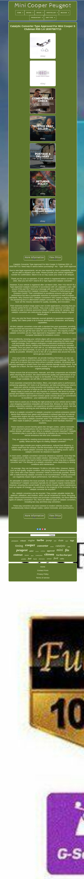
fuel (29, 558)
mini (60, 550)
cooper (30, 544)
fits (67, 550)
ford (56, 558)
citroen (49, 554)
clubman (18, 555)
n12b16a (43, 551)
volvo (62, 559)
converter (42, 545)
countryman (38, 555)
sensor (49, 559)
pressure (15, 541)
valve (69, 546)
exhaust (23, 541)
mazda (52, 546)
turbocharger (64, 555)
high (72, 541)
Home (42, 567)
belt (55, 541)
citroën (37, 551)
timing (19, 545)
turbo (40, 540)
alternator (42, 559)
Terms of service (42, 578)
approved (50, 551)
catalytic (60, 545)
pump (49, 540)
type (66, 541)
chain (60, 540)
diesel (32, 555)
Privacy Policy (42, 574)
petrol (31, 551)
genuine (23, 559)
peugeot (21, 550)
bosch (35, 559)
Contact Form (42, 570)
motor (27, 555)
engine (31, 540)
